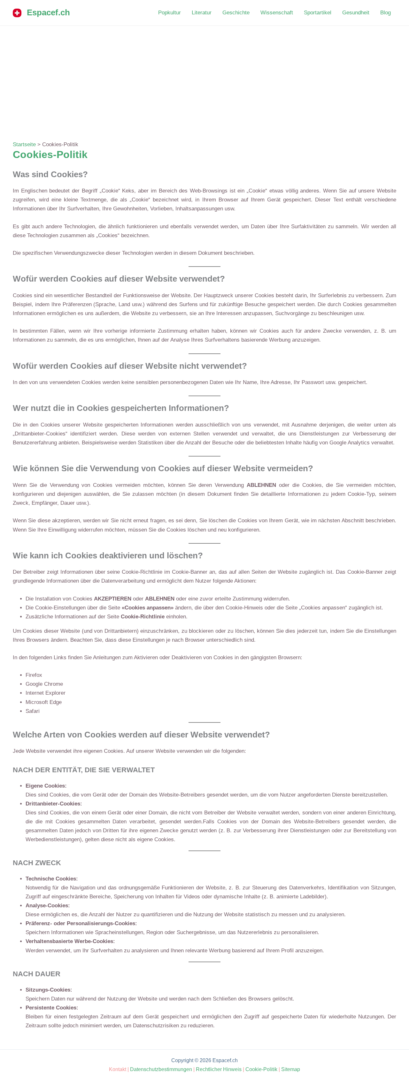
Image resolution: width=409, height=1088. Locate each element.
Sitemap (290, 1069)
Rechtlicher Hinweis (219, 1069)
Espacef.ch (48, 12)
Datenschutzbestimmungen (161, 1069)
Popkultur (169, 13)
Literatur (202, 13)
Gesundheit (355, 13)
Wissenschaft (276, 13)
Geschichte (236, 13)
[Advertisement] (204, 73)
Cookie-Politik (261, 1069)
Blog (385, 13)
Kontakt (117, 1069)
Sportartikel (317, 13)
